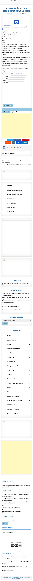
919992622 (19, 74)
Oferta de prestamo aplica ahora (11, 306)
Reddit (8, 142)
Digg (19, 142)
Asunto (5, 80)
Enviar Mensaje (6, 74)
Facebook (18, 140)
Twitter (11, 140)
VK (14, 142)
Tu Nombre (6, 76)
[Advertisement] (16, 125)
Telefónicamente (16, 33)
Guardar (15, 112)
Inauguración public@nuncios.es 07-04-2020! (15, 561)
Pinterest (26, 140)
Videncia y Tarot (6, 33)
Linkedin (25, 142)
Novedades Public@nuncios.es (10, 566)
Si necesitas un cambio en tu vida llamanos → (19, 164)
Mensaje (6, 82)
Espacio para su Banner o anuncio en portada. (15, 557)
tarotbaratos (10, 13)
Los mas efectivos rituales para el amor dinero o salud (17, 9)
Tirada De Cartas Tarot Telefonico (11, 310)
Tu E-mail (6, 78)
